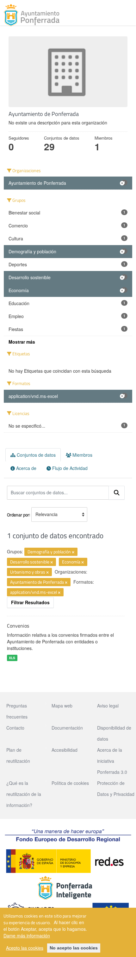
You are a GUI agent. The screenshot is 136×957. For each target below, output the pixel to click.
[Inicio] (31, 15)
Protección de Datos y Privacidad (115, 788)
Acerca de (25, 468)
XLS (12, 657)
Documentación (67, 728)
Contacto (15, 728)
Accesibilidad (64, 750)
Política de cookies (70, 783)
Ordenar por (18, 514)
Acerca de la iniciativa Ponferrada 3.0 (112, 761)
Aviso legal (108, 705)
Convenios (18, 625)
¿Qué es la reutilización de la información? (23, 794)
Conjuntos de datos (35, 455)
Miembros (81, 455)
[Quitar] (73, 552)
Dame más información (26, 935)
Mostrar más (22, 342)
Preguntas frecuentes (17, 711)
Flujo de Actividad (69, 468)
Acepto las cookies (24, 948)
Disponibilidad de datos (114, 733)
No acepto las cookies (74, 947)
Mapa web (62, 705)
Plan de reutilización (18, 755)
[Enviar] (116, 493)
